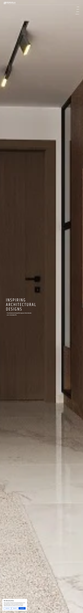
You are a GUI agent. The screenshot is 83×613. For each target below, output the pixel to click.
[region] (14, 605)
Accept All (22, 608)
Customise (7, 608)
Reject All (15, 608)
